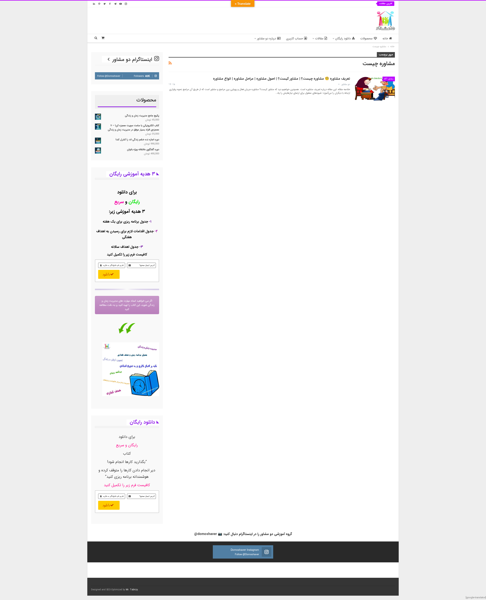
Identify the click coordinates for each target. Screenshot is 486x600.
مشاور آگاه (389, 79)
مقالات (319, 38)
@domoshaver (205, 534)
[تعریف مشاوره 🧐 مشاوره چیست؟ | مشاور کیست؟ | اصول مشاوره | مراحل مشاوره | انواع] (375, 89)
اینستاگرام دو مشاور (133, 59)
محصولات (366, 38)
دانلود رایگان (343, 38)
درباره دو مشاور (266, 38)
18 (170, 84)
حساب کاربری (294, 38)
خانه (385, 38)
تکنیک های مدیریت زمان (354, 4)
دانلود (106, 274)
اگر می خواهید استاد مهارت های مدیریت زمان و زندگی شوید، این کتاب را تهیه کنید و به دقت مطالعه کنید (127, 305)
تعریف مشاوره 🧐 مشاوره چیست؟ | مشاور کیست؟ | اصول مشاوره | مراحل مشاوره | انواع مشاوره (281, 78)
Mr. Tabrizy (132, 589)
